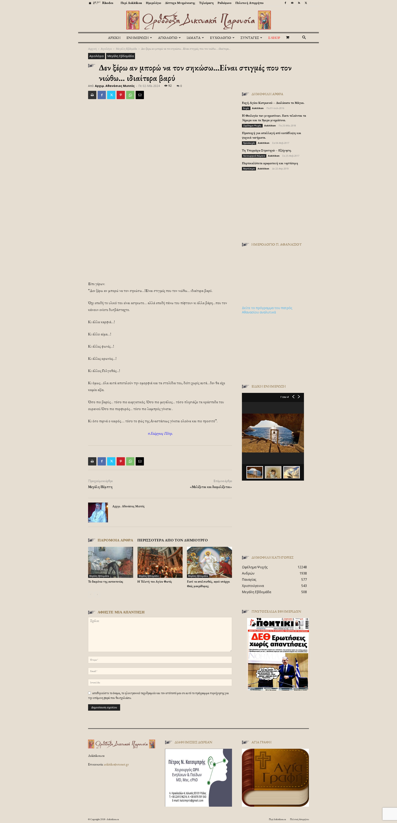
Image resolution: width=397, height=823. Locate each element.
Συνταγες (249, 37)
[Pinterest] (121, 95)
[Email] (140, 95)
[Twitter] (306, 3)
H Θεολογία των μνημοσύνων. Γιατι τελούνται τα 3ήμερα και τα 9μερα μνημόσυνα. (274, 117)
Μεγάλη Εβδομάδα (126, 48)
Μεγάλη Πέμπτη (100, 487)
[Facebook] (285, 3)
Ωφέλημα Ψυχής (252, 125)
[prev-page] (90, 594)
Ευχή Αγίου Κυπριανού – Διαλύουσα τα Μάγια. (273, 103)
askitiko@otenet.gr (116, 764)
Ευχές (246, 108)
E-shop (274, 37)
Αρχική (114, 37)
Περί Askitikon (131, 3)
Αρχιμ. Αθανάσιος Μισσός (115, 86)
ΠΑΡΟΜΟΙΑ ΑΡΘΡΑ (115, 540)
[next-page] (97, 594)
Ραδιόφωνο (224, 3)
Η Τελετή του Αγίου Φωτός (155, 581)
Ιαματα (194, 37)
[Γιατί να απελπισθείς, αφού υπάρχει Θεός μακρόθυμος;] (209, 562)
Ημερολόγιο (153, 3)
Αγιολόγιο (106, 48)
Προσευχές (249, 143)
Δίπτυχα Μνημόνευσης (180, 3)
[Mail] (292, 3)
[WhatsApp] (130, 95)
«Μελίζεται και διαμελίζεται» (211, 487)
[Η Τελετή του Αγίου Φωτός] (160, 562)
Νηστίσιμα (249, 168)
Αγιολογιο (167, 37)
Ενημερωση (137, 37)
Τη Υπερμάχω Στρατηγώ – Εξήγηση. (267, 150)
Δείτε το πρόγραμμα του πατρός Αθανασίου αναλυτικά (267, 310)
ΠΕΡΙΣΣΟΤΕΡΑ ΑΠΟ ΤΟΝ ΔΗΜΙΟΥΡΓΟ (172, 540)
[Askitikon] (198, 20)
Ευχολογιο (220, 37)
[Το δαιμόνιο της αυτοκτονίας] (110, 562)
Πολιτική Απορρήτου (249, 3)
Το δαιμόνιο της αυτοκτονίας (105, 581)
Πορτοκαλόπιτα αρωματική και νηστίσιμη (270, 163)
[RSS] (299, 3)
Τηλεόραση (206, 3)
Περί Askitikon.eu (277, 819)
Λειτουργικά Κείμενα (254, 155)
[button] (304, 38)
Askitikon (258, 108)
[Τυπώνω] (92, 95)
